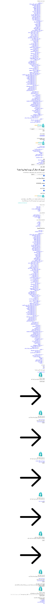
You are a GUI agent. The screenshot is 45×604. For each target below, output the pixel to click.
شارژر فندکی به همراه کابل (33, 37)
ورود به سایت (42, 381)
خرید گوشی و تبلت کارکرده (35, 352)
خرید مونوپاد (38, 96)
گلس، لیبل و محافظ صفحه (35, 58)
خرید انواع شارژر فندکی (33, 36)
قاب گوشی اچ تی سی (36, 11)
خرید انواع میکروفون (34, 51)
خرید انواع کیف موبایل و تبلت (35, 73)
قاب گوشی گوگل (37, 9)
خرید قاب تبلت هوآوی (34, 55)
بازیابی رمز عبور (42, 461)
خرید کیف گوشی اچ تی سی (31, 81)
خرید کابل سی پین (34, 42)
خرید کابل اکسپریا (35, 46)
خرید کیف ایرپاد (35, 91)
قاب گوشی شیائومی (36, 7)
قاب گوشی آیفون (37, 6)
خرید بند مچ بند (37, 107)
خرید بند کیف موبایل (34, 93)
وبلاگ (39, 217)
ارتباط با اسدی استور (36, 215)
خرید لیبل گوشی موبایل (34, 64)
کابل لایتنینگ (36, 41)
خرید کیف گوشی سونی (31, 80)
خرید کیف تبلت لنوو (30, 90)
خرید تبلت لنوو (37, 120)
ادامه (43, 422)
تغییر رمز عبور (42, 595)
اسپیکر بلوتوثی (35, 50)
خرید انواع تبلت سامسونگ (35, 119)
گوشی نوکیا (38, 26)
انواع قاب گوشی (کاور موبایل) (34, 3)
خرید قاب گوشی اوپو (36, 19)
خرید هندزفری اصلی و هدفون (35, 47)
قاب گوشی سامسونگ (36, 235)
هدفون (39, 221)
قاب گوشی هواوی (37, 8)
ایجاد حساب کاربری (41, 371)
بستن (44, 365)
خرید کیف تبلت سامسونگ (31, 86)
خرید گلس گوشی (33, 60)
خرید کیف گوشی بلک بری (31, 84)
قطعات (38, 209)
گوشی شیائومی (37, 254)
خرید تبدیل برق (35, 69)
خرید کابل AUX (35, 45)
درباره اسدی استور (36, 214)
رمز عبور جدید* (42, 594)
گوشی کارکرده (37, 29)
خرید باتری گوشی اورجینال (35, 115)
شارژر (39, 210)
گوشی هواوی (37, 25)
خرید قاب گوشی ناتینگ (36, 17)
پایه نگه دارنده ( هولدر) (36, 95)
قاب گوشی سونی (37, 10)
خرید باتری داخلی (35, 116)
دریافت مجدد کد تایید (41, 421)
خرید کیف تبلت (35, 85)
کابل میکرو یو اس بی (34, 39)
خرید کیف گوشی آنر (32, 79)
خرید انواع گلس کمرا (32, 293)
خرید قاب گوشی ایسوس (35, 15)
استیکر (39, 113)
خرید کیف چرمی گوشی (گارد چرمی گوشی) (30, 74)
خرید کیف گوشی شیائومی (31, 77)
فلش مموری (35, 71)
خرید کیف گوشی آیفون (31, 76)
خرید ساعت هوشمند (36, 332)
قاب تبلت (38, 222)
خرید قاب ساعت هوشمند (35, 104)
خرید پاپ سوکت (37, 97)
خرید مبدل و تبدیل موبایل (35, 65)
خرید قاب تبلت (37, 52)
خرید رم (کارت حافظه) (34, 72)
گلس (39, 223)
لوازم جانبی (38, 207)
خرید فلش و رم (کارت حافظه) (34, 70)
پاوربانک (38, 224)
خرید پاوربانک (37, 94)
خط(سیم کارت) (37, 216)
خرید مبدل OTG (35, 66)
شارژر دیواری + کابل (34, 33)
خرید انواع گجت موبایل (36, 98)
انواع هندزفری (35, 48)
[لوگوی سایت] (39, 127)
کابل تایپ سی (35, 40)
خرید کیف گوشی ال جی (31, 313)
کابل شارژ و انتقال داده (36, 38)
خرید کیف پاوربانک (34, 92)
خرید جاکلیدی (37, 109)
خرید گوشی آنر (37, 27)
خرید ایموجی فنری (36, 111)
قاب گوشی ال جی (37, 12)
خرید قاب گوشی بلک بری (35, 14)
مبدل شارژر (36, 67)
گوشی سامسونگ (37, 21)
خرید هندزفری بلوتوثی (34, 49)
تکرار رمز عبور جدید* (24, 594)
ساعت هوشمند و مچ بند (36, 208)
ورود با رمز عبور (42, 419)
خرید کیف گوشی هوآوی (31, 78)
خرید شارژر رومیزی (34, 34)
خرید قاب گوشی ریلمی (36, 18)
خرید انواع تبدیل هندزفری (33, 68)
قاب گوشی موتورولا (36, 16)
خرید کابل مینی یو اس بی (33, 274)
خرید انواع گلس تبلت (32, 61)
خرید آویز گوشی (37, 112)
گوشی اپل (38, 22)
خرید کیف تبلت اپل (32, 87)
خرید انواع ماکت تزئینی (36, 110)
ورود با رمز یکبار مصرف (40, 460)
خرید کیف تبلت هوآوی (32, 88)
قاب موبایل (38, 206)
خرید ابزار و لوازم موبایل (35, 99)
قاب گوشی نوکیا (37, 13)
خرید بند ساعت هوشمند (36, 106)
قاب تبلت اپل (35, 54)
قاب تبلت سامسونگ (34, 53)
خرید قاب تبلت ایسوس (34, 57)
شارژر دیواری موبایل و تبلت (33, 32)
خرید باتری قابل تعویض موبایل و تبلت (31, 117)
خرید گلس (36, 59)
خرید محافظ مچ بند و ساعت (35, 105)
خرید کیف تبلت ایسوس (31, 89)
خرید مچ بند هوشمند (36, 103)
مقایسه (41, 362)
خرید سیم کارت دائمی (36, 150)
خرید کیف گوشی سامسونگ (31, 75)
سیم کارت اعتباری (36, 151)
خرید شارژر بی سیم (34, 35)
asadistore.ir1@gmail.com (22, 202)
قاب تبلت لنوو (35, 56)
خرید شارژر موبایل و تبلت (35, 31)
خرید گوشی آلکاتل (37, 28)
